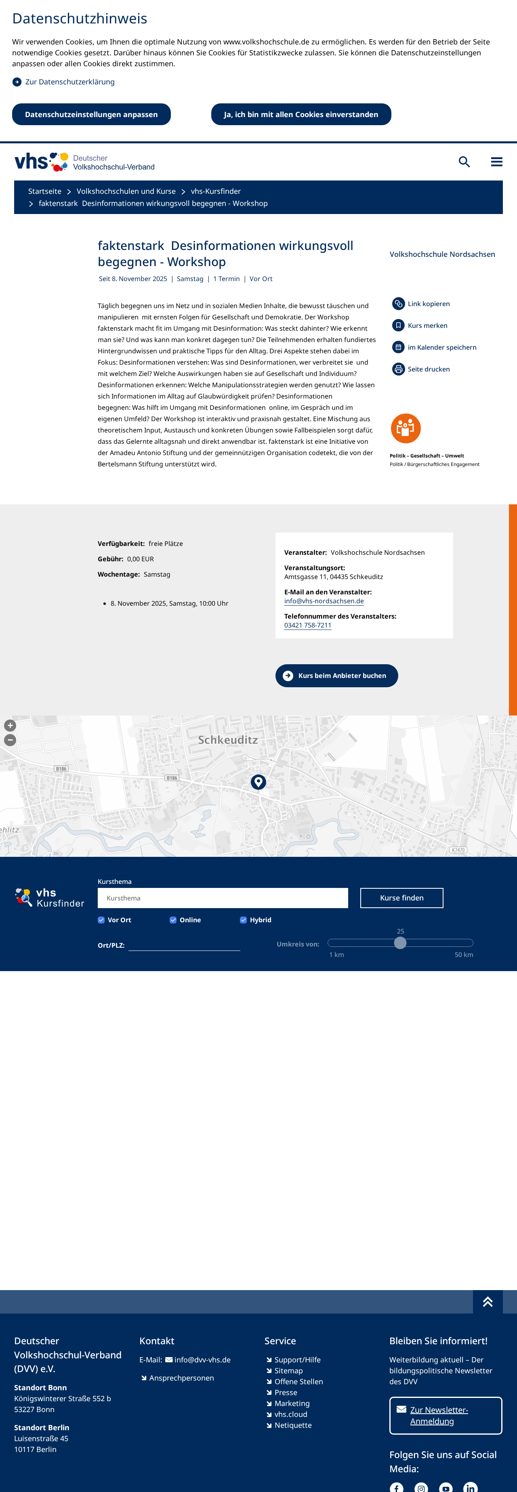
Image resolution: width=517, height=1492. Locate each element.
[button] (258, 786)
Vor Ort (119, 919)
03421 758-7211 (308, 625)
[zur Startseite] (82, 162)
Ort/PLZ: (111, 945)
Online (190, 919)
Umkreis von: (298, 944)
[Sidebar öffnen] (497, 162)
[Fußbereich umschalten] (488, 1302)
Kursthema (115, 881)
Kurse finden (402, 897)
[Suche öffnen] (464, 162)
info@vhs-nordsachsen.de (324, 600)
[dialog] (258, 71)
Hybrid (260, 919)
